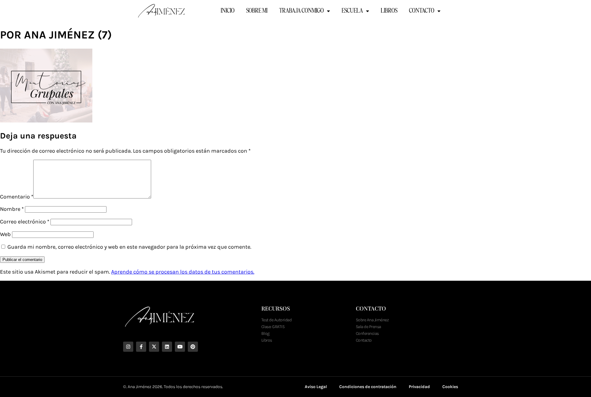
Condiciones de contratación (367, 386)
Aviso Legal (316, 386)
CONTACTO (421, 11)
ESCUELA (352, 11)
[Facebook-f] (141, 347)
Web (5, 234)
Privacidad (419, 386)
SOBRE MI (256, 11)
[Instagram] (128, 347)
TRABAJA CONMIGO (301, 11)
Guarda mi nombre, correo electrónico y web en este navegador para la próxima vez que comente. (129, 246)
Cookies (450, 386)
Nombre (12, 209)
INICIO (228, 11)
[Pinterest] (193, 347)
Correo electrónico (24, 221)
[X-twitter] (154, 347)
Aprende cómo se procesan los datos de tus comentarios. (182, 271)
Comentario (16, 196)
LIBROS (389, 11)
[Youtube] (180, 347)
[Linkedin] (167, 347)
